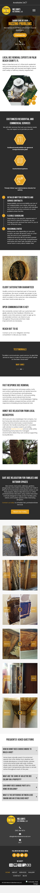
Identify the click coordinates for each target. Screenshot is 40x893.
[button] (20, 35)
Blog (25, 876)
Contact (17, 876)
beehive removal (17, 429)
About (14, 872)
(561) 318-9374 (20, 44)
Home (7, 872)
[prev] (7, 271)
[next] (32, 271)
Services (22, 872)
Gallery (31, 872)
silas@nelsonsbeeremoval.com (20, 836)
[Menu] (34, 10)
